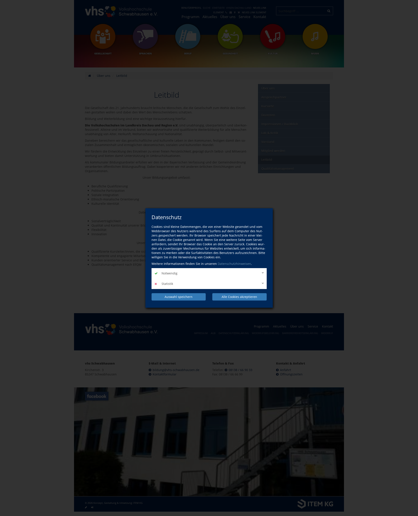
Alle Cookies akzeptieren (239, 297)
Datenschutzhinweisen (234, 264)
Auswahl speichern (178, 297)
